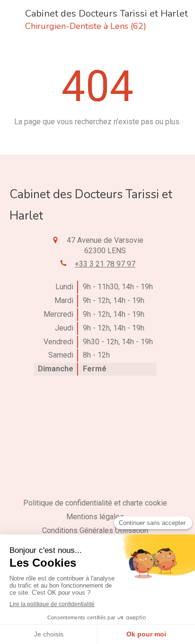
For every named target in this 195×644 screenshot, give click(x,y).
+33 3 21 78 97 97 (105, 263)
